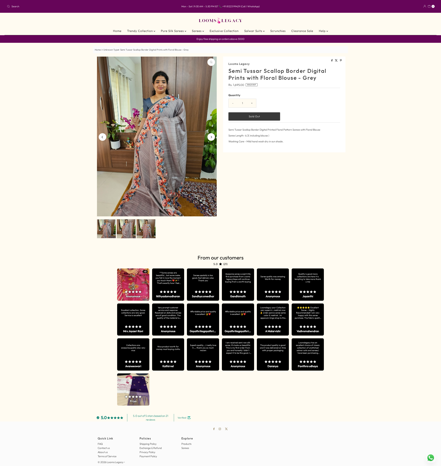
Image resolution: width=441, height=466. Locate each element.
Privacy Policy (147, 452)
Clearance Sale (302, 31)
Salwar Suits (253, 31)
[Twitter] (226, 429)
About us (103, 452)
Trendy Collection (140, 31)
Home (117, 31)
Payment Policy (148, 456)
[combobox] (76, 6)
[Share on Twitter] (336, 60)
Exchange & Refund (151, 448)
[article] (133, 284)
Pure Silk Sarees (173, 31)
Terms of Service (107, 456)
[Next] (211, 137)
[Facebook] (214, 429)
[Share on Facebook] (332, 60)
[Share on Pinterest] (341, 60)
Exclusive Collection (224, 31)
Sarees (197, 31)
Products (186, 443)
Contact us (104, 448)
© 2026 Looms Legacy (111, 462)
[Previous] (102, 137)
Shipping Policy (148, 443)
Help (322, 31)
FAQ (100, 443)
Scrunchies (278, 31)
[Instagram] (220, 429)
